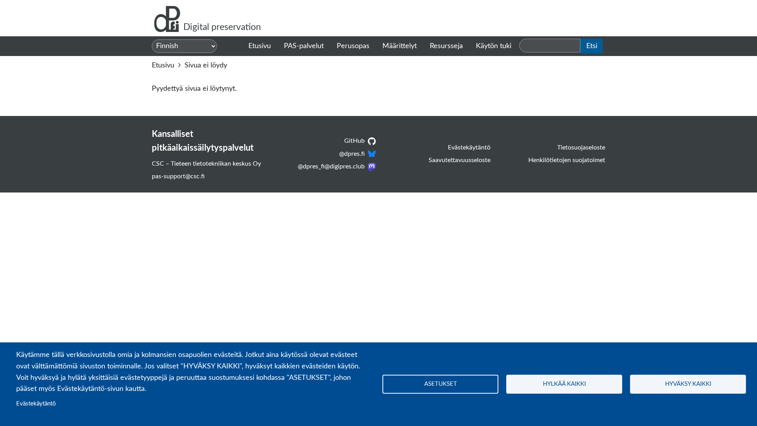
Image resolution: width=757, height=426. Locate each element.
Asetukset (440, 384)
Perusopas (353, 46)
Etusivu (259, 46)
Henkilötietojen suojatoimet (566, 160)
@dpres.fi (352, 154)
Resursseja (446, 46)
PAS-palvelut (304, 46)
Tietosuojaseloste (581, 147)
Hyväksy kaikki (688, 384)
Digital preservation (222, 27)
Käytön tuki (493, 46)
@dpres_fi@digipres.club (331, 166)
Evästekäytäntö (36, 404)
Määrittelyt (399, 46)
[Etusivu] (167, 18)
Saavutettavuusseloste (459, 160)
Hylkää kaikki (564, 384)
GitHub (354, 141)
